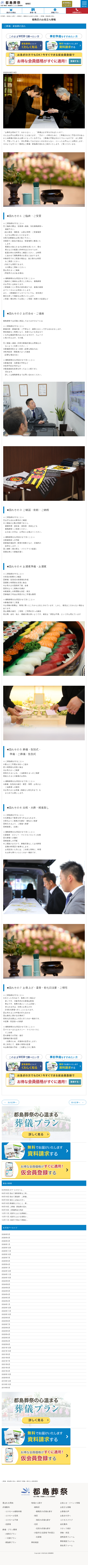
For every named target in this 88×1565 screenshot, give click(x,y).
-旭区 (36, 1515)
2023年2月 (6, 1341)
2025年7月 (6, 1257)
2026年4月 (6, 1237)
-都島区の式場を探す (43, 1511)
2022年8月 (6, 1344)
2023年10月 (6, 1314)
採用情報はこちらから (67, 4)
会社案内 (63, 1524)
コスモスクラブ (66, 1520)
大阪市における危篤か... (15, 1216)
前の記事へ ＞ (77, 1102)
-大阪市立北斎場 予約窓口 (44, 1532)
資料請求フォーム (67, 1537)
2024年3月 (6, 1297)
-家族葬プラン (10, 1542)
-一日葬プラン (10, 1538)
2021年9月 (6, 1354)
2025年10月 (6, 1254)
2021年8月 (6, 1357)
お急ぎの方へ (65, 1515)
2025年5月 (6, 1261)
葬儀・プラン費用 (10, 1529)
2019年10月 (6, 1384)
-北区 (36, 1524)
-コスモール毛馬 (11, 1515)
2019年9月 (6, 1387)
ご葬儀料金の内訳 (12, 1210)
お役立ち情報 (65, 1507)
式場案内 (6, 1507)
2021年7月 (6, 1361)
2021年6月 (6, 1364)
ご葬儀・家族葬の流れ (14, 1206)
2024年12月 (6, 1271)
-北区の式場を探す (42, 1528)
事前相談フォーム (67, 1541)
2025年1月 (6, 1267)
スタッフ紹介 (65, 1528)
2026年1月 (6, 1244)
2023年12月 (6, 1307)
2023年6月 (6, 1327)
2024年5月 (6, 1291)
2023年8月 (6, 1321)
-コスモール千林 (11, 1520)
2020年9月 (6, 1377)
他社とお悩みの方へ (13, 1200)
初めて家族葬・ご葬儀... (15, 1196)
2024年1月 (6, 1304)
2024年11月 (6, 1274)
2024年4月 (6, 1294)
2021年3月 (6, 1371)
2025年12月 (6, 1247)
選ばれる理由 (8, 1503)
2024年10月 (6, 1277)
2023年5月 (6, 1331)
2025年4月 (6, 1264)
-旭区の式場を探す (42, 1520)
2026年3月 (6, 1241)
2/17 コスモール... (13, 1190)
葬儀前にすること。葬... (15, 1203)
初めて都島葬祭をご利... (15, 1193)
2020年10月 (6, 1374)
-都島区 (37, 1507)
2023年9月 (6, 1317)
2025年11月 (6, 1251)
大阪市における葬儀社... (15, 1213)
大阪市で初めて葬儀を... (15, 1220)
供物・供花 (64, 1532)
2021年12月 (6, 1347)
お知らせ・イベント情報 (70, 1503)
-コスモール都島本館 (13, 1511)
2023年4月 (6, 1334)
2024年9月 (6, 1281)
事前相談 (34, 1542)
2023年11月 (6, 1311)
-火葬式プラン (10, 1533)
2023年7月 (6, 1324)
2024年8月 (6, 1284)
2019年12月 (6, 1381)
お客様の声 (64, 1511)
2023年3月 (6, 1337)
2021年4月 (6, 1367)
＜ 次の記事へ (10, 1102)
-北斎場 (8, 1524)
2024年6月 (6, 1287)
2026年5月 (6, 1234)
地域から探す (36, 1503)
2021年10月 (6, 1351)
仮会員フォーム (66, 1545)
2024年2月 (6, 1301)
